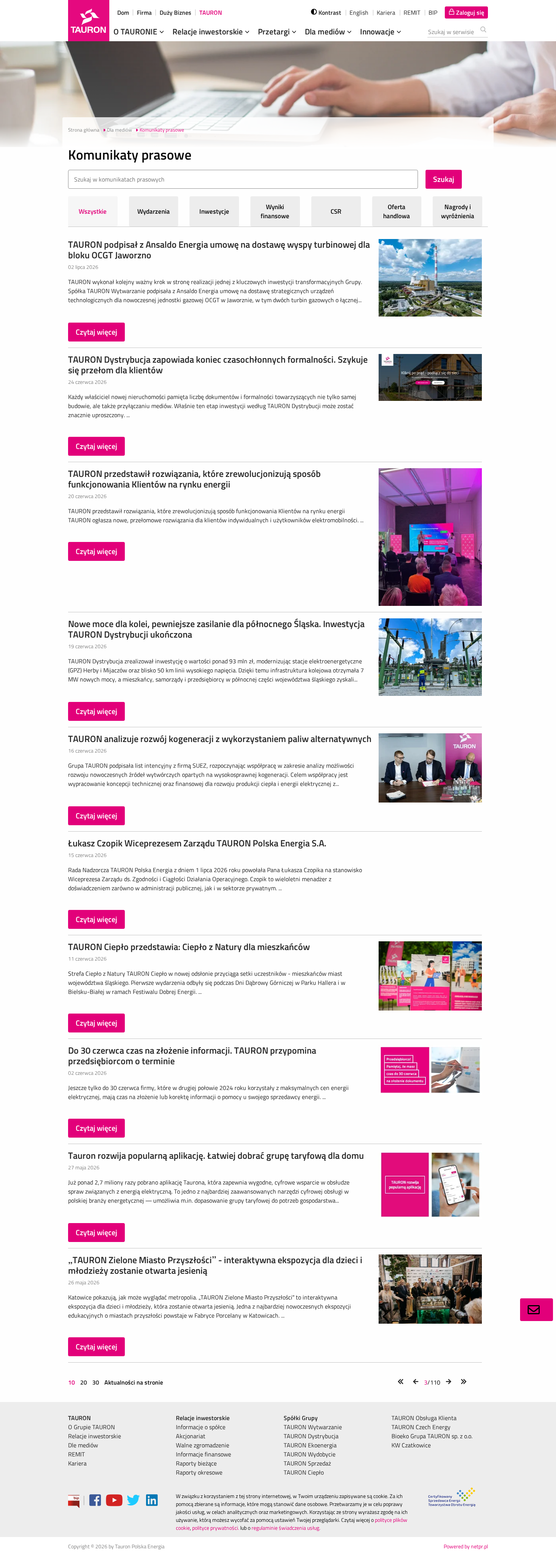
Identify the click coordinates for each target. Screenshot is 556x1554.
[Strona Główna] (88, 20)
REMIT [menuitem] (76, 1454)
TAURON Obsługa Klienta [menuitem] (424, 1417)
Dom (123, 12)
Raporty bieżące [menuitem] (196, 1463)
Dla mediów (326, 31)
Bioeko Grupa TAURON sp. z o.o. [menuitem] (431, 1436)
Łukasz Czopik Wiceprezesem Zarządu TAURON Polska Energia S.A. (197, 843)
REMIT (412, 12)
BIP (433, 12)
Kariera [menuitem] (77, 1463)
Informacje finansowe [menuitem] (203, 1454)
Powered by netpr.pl (466, 1546)
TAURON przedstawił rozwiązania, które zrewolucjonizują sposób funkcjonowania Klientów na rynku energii (194, 479)
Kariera (386, 12)
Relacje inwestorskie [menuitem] (94, 1436)
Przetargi (275, 31)
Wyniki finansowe (275, 211)
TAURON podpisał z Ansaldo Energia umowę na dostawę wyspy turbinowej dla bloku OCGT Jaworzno (219, 250)
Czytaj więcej (96, 332)
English (358, 12)
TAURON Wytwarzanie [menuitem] (313, 1426)
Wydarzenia (153, 211)
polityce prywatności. (215, 1528)
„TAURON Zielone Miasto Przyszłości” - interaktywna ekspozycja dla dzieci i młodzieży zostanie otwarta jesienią (215, 1265)
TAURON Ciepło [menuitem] (304, 1472)
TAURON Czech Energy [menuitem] (420, 1426)
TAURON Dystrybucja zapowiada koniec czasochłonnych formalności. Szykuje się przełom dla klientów (218, 364)
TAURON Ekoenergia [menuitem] (310, 1445)
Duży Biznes (175, 12)
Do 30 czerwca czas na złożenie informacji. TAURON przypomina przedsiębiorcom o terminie (192, 1055)
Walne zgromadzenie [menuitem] (202, 1445)
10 (72, 1382)
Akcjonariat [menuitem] (190, 1436)
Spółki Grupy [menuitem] (301, 1417)
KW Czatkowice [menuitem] (411, 1445)
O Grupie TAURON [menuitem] (91, 1426)
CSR (336, 211)
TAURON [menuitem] (79, 1417)
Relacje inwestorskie (208, 31)
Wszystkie (93, 211)
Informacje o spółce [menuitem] (200, 1426)
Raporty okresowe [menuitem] (199, 1472)
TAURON (210, 12)
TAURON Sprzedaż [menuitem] (307, 1463)
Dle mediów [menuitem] (83, 1445)
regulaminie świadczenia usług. (286, 1528)
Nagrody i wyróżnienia (457, 211)
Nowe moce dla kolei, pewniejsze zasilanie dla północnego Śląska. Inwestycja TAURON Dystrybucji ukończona (216, 629)
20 (83, 1382)
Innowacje (378, 31)
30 (95, 1382)
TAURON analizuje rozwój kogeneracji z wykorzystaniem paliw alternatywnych (219, 738)
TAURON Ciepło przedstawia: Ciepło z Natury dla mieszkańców (189, 946)
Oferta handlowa (396, 211)
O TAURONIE (136, 31)
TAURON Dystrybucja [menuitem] (311, 1436)
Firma (144, 12)
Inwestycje (214, 211)
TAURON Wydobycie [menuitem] (309, 1454)
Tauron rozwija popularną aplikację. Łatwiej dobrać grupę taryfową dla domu (216, 1155)
